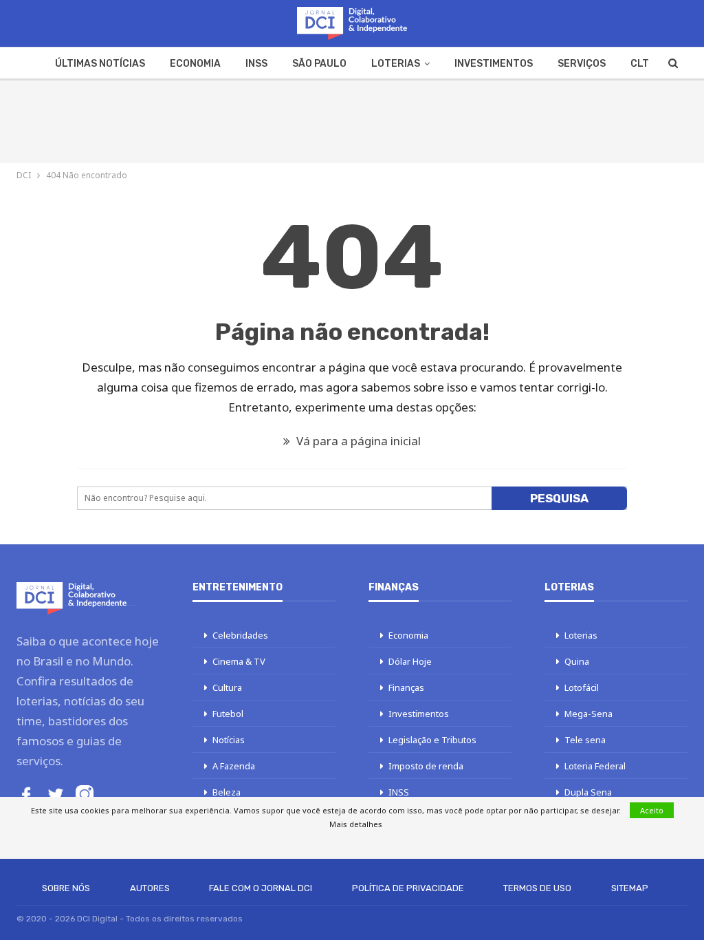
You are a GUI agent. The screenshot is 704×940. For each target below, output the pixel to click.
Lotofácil (581, 687)
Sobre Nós (66, 888)
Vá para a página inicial (357, 441)
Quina (576, 661)
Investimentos (493, 64)
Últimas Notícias (100, 64)
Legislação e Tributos (432, 740)
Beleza (226, 792)
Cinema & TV (238, 661)
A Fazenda (233, 766)
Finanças (406, 687)
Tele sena (585, 740)
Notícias (228, 740)
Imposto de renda (425, 766)
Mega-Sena (588, 713)
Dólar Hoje (410, 661)
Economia (195, 64)
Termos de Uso (537, 888)
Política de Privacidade (408, 888)
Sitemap (629, 888)
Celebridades (240, 635)
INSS (256, 64)
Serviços (582, 64)
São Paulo (319, 64)
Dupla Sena (588, 792)
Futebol (227, 713)
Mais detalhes (355, 824)
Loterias (395, 64)
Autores (150, 888)
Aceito (651, 810)
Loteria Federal (595, 766)
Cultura (227, 687)
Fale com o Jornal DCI (260, 888)
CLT (639, 64)
